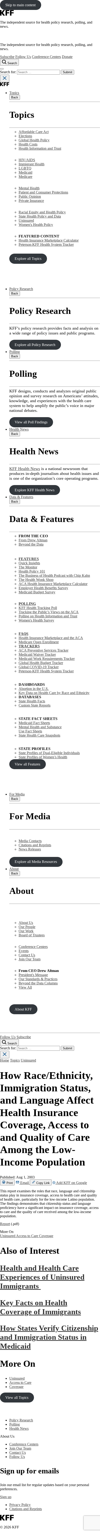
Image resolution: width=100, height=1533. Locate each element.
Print (9, 1183)
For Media (17, 794)
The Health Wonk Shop (36, 580)
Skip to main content (20, 5)
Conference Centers (46, 57)
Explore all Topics (28, 259)
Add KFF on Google (71, 1183)
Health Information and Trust (40, 148)
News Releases (30, 849)
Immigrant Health (31, 164)
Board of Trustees (32, 935)
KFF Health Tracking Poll (38, 608)
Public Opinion (30, 196)
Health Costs (28, 144)
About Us (26, 923)
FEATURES (29, 559)
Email (24, 1183)
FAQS (23, 634)
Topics (14, 93)
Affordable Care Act (34, 132)
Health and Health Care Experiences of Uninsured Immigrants (42, 1277)
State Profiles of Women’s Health (43, 757)
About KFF (23, 1009)
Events (24, 951)
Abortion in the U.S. (34, 689)
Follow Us (23, 57)
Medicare (25, 177)
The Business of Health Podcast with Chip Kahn (54, 575)
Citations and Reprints (35, 845)
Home (4, 1060)
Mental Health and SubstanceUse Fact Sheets (40, 729)
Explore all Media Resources (36, 862)
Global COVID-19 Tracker (39, 667)
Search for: (8, 72)
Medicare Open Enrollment (39, 642)
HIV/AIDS (27, 160)
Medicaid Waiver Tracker (37, 654)
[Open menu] (2, 69)
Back (14, 97)
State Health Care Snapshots (39, 735)
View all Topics (16, 1397)
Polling (14, 352)
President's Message (33, 975)
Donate (67, 57)
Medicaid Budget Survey (37, 592)
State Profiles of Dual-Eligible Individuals (49, 753)
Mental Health (29, 188)
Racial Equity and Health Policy (42, 212)
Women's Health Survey (36, 620)
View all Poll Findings (31, 422)
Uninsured (26, 220)
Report (5, 1224)
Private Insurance (31, 201)
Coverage (46, 1236)
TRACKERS (29, 646)
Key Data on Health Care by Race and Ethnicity (54, 693)
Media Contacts (30, 841)
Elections (25, 136)
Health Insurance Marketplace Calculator (49, 240)
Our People (27, 927)
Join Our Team (29, 959)
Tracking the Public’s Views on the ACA (49, 612)
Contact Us (27, 955)
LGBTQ (25, 168)
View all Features (27, 764)
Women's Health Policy (36, 225)
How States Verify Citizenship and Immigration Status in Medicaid (49, 1337)
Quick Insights (29, 563)
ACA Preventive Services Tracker (43, 650)
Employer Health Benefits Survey (43, 588)
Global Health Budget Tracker (41, 663)
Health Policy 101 (32, 571)
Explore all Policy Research (35, 345)
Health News (19, 429)
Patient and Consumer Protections (43, 192)
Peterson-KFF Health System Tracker (46, 244)
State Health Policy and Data (40, 216)
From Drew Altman (33, 540)
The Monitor (28, 567)
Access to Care (27, 1236)
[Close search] (4, 78)
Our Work (26, 931)
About (14, 869)
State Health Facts (32, 701)
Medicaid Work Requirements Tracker (47, 659)
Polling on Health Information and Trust (48, 616)
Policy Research (21, 289)
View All (25, 987)
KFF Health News (24, 468)
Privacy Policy (20, 1505)
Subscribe (7, 57)
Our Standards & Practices (38, 979)
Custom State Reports (34, 705)
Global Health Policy (34, 140)
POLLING (27, 604)
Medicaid (25, 172)
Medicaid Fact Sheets (34, 723)
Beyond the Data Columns (38, 983)
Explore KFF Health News (34, 490)
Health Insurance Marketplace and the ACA (51, 638)
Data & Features (21, 497)
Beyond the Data (31, 544)
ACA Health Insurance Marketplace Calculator (53, 584)
